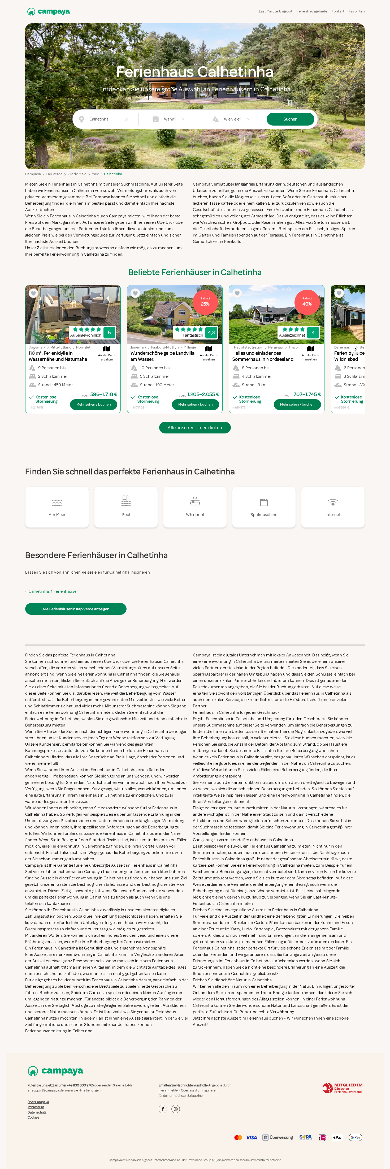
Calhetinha (113, 174)
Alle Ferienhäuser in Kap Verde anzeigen (75, 609)
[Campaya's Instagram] (175, 1109)
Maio (95, 174)
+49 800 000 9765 (80, 1085)
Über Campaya (38, 1102)
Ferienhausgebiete (312, 11)
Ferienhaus (257, 1018)
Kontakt (337, 11)
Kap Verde (54, 174)
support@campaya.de (48, 1090)
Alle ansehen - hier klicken (195, 428)
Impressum (36, 1107)
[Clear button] (126, 119)
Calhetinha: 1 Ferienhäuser (53, 591)
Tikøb (293, 347)
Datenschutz (37, 1112)
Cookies (33, 1117)
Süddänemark (134, 347)
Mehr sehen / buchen (93, 404)
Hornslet (83, 347)
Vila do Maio (77, 174)
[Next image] (355, 349)
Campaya (33, 174)
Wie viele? (232, 119)
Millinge (190, 347)
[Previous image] (34, 349)
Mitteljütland (61, 347)
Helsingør (276, 347)
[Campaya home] (47, 11)
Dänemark (342, 347)
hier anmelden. (169, 1090)
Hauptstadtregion (248, 347)
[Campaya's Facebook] (163, 1109)
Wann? (170, 119)
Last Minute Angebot (276, 11)
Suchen (290, 119)
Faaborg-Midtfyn (165, 347)
